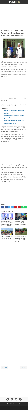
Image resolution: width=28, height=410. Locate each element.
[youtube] (16, 399)
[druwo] (14, 2)
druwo (16, 407)
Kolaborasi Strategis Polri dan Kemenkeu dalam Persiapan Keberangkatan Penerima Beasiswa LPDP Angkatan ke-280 (15, 112)
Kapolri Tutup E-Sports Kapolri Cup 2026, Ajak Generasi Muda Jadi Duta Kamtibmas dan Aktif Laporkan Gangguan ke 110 (14, 122)
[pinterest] (17, 207)
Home (5, 403)
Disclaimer (15, 403)
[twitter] (11, 207)
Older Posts (23, 367)
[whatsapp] (24, 207)
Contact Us (9, 403)
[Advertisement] (14, 15)
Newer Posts (4, 367)
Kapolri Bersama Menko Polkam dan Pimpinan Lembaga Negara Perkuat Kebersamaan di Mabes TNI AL (15, 117)
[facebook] (4, 207)
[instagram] (20, 399)
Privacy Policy (21, 403)
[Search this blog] (26, 2)
